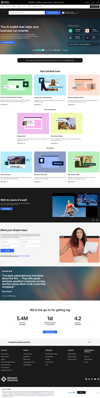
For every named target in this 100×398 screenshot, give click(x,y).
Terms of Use (20, 391)
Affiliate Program (72, 354)
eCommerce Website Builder (8, 362)
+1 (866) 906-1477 (69, 60)
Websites (8, 6)
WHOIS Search (49, 356)
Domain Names (5, 354)
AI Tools (29, 6)
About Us (86, 356)
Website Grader (49, 362)
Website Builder (5, 356)
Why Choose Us (88, 359)
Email (24, 6)
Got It (81, 392)
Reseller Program (72, 356)
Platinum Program (72, 359)
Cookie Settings (27, 364)
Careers (86, 362)
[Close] (97, 392)
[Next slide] (97, 220)
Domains (2, 6)
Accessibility (26, 356)
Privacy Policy (41, 395)
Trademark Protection (6, 370)
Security (19, 6)
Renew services (94, 6)
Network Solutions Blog (51, 354)
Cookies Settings (71, 392)
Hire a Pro (41, 6)
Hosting (13, 6)
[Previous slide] (93, 220)
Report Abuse (26, 359)
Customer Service (27, 354)
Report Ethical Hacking (29, 362)
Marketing (35, 6)
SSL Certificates (5, 367)
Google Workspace (6, 364)
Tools (46, 364)
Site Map (47, 359)
